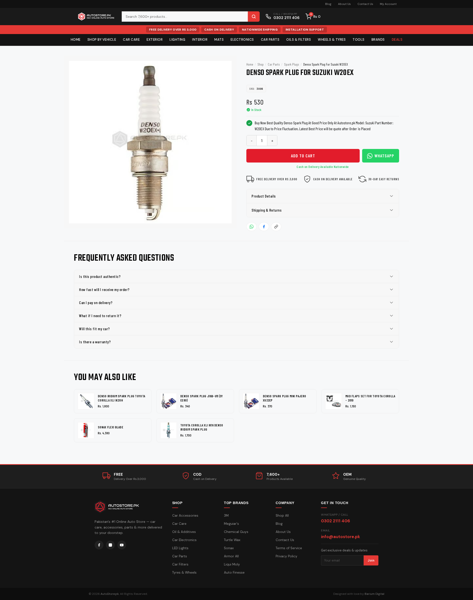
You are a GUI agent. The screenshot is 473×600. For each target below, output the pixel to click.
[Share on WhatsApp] (251, 226)
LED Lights (180, 548)
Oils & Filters (298, 39)
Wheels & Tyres (332, 39)
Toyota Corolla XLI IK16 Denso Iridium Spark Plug (201, 427)
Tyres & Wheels (184, 572)
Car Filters (180, 564)
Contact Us (365, 4)
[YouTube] (121, 545)
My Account (388, 4)
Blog (328, 4)
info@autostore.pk (340, 536)
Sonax (229, 548)
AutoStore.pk (110, 594)
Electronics (242, 39)
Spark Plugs (291, 64)
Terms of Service (289, 548)
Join (371, 560)
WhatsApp (384, 155)
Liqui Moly (232, 564)
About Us (344, 4)
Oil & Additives (184, 532)
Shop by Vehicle (101, 39)
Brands (378, 39)
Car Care (131, 39)
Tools (359, 39)
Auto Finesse (234, 572)
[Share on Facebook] (264, 226)
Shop (260, 64)
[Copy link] (276, 226)
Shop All (282, 515)
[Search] (254, 16)
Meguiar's (231, 524)
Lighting (177, 39)
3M (226, 515)
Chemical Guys (236, 532)
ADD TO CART (303, 155)
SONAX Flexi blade (110, 427)
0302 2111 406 (335, 521)
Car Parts (270, 39)
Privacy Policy (286, 556)
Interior (199, 39)
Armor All (231, 556)
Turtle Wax (232, 540)
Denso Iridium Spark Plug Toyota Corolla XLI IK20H (121, 398)
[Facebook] (99, 545)
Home (76, 39)
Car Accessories (185, 515)
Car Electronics (184, 540)
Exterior (155, 39)
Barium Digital (374, 594)
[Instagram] (110, 545)
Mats (219, 39)
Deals (397, 39)
